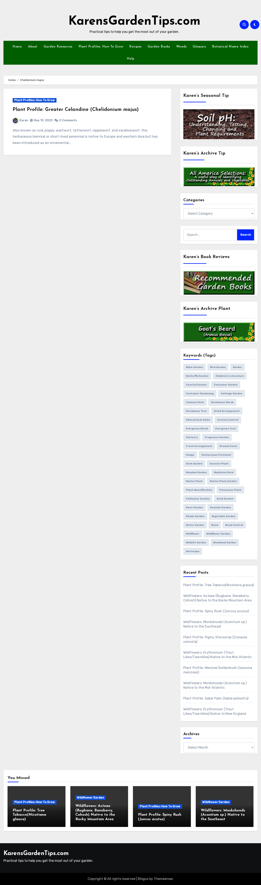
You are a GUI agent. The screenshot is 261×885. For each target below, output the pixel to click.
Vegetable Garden (223, 516)
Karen (24, 120)
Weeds (181, 46)
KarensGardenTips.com (134, 21)
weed (214, 525)
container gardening (200, 393)
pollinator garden (198, 498)
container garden (226, 384)
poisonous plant (230, 489)
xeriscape (192, 551)
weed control (234, 525)
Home (17, 46)
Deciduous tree (196, 411)
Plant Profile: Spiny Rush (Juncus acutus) (216, 611)
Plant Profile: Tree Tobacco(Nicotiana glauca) (218, 585)
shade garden (195, 516)
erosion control (227, 419)
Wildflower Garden (90, 797)
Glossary (199, 46)
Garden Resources (58, 46)
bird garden (218, 367)
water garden (195, 525)
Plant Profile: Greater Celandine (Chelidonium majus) (76, 109)
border (237, 367)
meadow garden (196, 472)
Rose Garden (194, 507)
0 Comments (68, 120)
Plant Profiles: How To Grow (101, 46)
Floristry (192, 437)
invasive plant (219, 463)
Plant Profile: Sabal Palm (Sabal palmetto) (215, 698)
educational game (198, 419)
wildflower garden (218, 533)
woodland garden (224, 542)
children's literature (230, 376)
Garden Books (159, 46)
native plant (194, 481)
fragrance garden (217, 437)
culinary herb (195, 402)
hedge (190, 454)
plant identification (199, 489)
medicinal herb (223, 472)
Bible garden (194, 367)
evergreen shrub (197, 428)
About (33, 46)
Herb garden (194, 463)
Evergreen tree (225, 428)
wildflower (192, 533)
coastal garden (196, 384)
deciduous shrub (222, 402)
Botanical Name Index (230, 46)
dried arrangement (227, 411)
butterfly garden (197, 376)
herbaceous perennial (216, 454)
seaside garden (220, 507)
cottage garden (231, 393)
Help (130, 58)
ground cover (228, 446)
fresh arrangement (199, 446)
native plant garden (223, 481)
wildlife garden (196, 542)
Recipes (135, 46)
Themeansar (163, 879)
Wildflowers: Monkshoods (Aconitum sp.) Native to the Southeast (223, 815)
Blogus (143, 879)
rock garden (225, 498)
